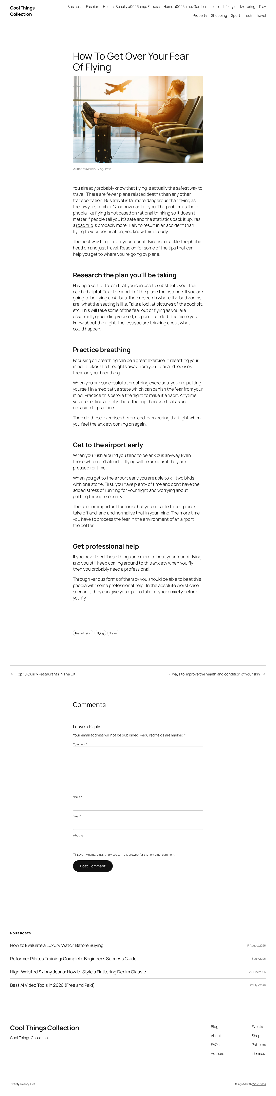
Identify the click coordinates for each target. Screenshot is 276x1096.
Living (99, 169)
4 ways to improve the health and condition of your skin (214, 674)
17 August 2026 (256, 945)
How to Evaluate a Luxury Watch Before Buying (56, 945)
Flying (100, 633)
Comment (80, 744)
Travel (108, 169)
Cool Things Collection (22, 11)
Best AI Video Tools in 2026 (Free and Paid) (52, 985)
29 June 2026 (257, 972)
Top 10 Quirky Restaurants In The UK (45, 674)
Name (77, 797)
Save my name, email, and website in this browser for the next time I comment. (126, 854)
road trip (84, 225)
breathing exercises (149, 383)
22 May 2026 (258, 985)
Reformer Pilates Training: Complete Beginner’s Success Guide (73, 958)
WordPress (259, 1084)
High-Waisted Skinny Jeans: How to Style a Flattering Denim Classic (78, 971)
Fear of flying (83, 633)
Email (77, 816)
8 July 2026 (259, 958)
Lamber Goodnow (114, 207)
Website (78, 835)
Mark (89, 169)
